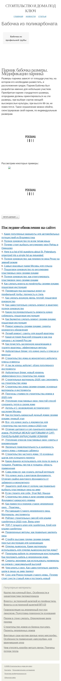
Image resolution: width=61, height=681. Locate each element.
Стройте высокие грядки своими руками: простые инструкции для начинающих (25, 540)
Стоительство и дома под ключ (30, 8)
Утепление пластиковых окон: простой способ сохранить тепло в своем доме (28, 402)
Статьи (42, 16)
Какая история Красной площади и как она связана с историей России (26, 338)
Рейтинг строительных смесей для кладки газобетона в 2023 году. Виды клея (26, 519)
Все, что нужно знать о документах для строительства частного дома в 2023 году (24, 423)
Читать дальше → (10, 217)
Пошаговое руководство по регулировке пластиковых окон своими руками (25, 271)
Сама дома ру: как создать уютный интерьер (29, 471)
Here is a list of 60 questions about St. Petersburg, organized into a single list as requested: (28, 253)
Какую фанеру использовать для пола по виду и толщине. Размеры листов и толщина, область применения (29, 464)
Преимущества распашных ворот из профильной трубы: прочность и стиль (23, 292)
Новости (31, 16)
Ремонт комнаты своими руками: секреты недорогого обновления (26, 327)
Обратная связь (10, 677)
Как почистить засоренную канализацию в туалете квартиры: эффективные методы (26, 345)
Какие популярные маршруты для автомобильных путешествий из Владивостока (30, 235)
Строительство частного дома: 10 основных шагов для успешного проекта (27, 455)
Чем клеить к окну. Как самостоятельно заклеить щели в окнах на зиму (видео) (29, 569)
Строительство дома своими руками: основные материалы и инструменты (29, 388)
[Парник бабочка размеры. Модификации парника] (30, 168)
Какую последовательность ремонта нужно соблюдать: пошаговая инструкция (27, 313)
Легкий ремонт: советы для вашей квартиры (29, 333)
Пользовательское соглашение (23, 670)
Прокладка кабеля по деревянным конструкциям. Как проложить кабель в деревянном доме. (30, 555)
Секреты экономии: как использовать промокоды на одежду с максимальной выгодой (30, 562)
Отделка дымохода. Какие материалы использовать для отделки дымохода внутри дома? (29, 548)
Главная (18, 16)
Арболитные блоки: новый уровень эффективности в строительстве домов (23, 374)
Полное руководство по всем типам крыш (27, 241)
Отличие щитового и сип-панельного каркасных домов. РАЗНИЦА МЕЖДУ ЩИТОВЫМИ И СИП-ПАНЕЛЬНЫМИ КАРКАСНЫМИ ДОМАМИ (29, 432)
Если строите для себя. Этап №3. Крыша (27, 493)
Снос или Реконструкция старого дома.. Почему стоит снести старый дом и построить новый (29, 576)
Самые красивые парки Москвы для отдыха (28, 265)
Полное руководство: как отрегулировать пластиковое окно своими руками (25, 278)
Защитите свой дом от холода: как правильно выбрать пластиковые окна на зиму (28, 487)
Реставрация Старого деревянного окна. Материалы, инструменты (25, 512)
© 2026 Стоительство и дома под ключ (18, 666)
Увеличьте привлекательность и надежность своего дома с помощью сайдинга (27, 448)
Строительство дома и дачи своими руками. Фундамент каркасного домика (27, 498)
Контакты (7, 670)
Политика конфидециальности (15, 673)
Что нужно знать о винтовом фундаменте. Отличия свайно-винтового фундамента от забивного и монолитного (26, 479)
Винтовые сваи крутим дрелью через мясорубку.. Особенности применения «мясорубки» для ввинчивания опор (30, 639)
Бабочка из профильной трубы (16, 38)
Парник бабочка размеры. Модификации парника (24, 71)
